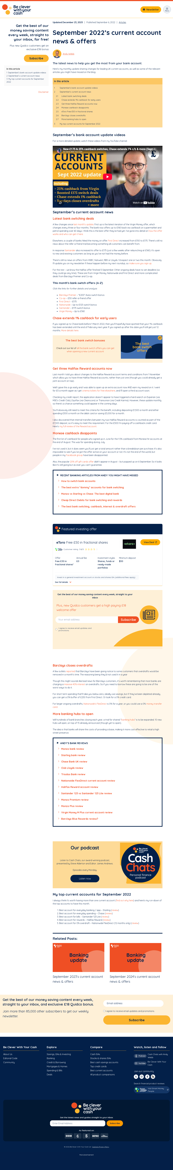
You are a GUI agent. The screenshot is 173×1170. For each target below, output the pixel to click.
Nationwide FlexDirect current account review (88, 780)
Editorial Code (10, 1058)
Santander (70, 250)
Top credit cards (98, 1066)
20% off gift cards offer (81, 461)
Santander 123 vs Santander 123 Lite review (86, 793)
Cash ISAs (95, 1054)
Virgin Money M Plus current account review (86, 812)
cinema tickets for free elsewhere (98, 390)
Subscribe (36, 58)
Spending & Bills (54, 1070)
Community (9, 1062)
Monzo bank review (72, 748)
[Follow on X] (136, 1077)
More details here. (70, 330)
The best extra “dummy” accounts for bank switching (92, 487)
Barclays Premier (67, 295)
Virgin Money (65, 311)
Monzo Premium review (75, 799)
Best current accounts (101, 1070)
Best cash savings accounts (104, 1062)
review (115, 910)
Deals (49, 1074)
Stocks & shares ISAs (100, 1058)
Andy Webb (68, 53)
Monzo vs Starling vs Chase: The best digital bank (90, 493)
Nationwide (64, 304)
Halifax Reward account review (79, 787)
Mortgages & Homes (57, 1066)
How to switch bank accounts (78, 481)
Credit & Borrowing (56, 1062)
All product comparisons (102, 1074)
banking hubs (128, 719)
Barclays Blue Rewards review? (79, 818)
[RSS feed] (153, 1077)
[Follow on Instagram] (141, 1077)
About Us (7, 1054)
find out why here (124, 900)
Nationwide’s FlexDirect (95, 703)
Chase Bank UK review (74, 761)
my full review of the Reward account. (78, 426)
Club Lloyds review (72, 767)
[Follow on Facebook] (147, 1077)
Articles (122, 22)
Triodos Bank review (73, 774)
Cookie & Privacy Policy (100, 1147)
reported (70, 671)
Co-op (62, 298)
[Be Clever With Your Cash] (16, 9)
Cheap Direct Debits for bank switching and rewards (91, 500)
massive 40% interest (75, 684)
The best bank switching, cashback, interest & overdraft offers (98, 506)
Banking (51, 1058)
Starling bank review (73, 755)
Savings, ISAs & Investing (59, 1054)
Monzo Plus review (72, 806)
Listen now (85, 878)
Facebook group (74, 455)
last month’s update (84, 224)
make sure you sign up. (140, 263)
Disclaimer (43, 92)
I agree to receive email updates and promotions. (130, 1011)
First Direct (113, 240)
